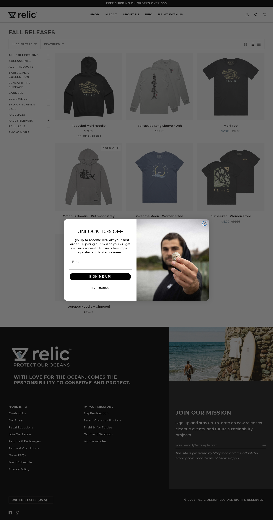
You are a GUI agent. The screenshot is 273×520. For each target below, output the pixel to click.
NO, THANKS (100, 288)
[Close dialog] (205, 223)
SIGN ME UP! (100, 276)
